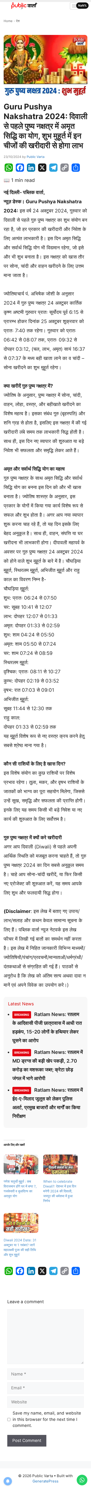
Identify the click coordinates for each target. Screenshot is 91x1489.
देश (18, 21)
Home (8, 21)
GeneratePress (45, 1481)
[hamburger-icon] (75, 5)
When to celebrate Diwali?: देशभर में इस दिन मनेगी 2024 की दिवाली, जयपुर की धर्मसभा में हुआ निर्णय (59, 1191)
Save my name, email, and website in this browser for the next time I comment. (47, 1419)
